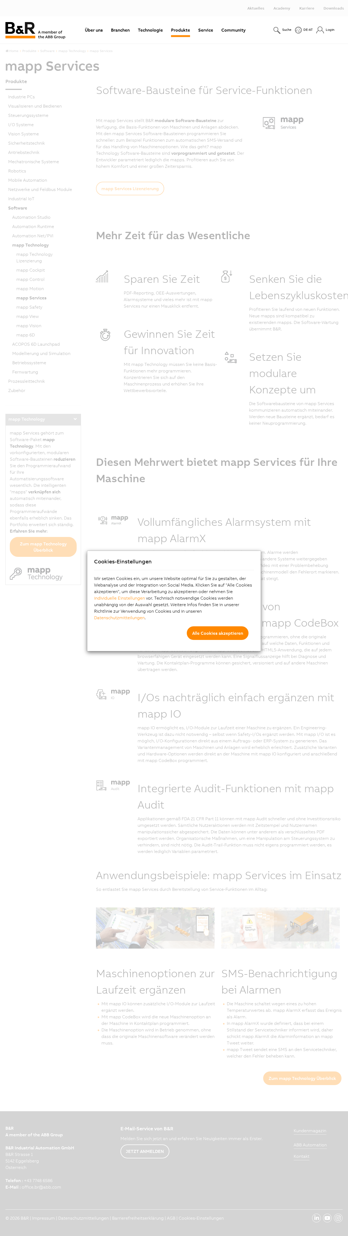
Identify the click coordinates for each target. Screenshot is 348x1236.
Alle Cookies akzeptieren (217, 633)
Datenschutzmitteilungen (119, 617)
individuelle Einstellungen (119, 598)
